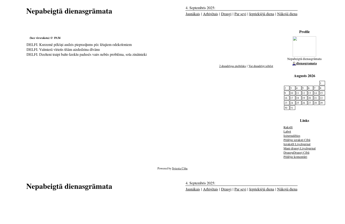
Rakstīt (288, 127)
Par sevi (240, 13)
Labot (287, 131)
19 (303, 98)
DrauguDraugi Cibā (296, 152)
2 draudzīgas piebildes (232, 66)
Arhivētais (210, 13)
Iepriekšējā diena (261, 13)
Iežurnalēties (292, 136)
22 (321, 98)
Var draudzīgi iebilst (261, 66)
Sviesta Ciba (180, 168)
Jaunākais (193, 13)
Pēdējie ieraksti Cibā (297, 140)
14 (315, 93)
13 (309, 93)
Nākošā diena (287, 13)
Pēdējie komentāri (295, 157)
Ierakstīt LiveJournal (297, 144)
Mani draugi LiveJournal (300, 148)
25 (297, 103)
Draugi (226, 13)
